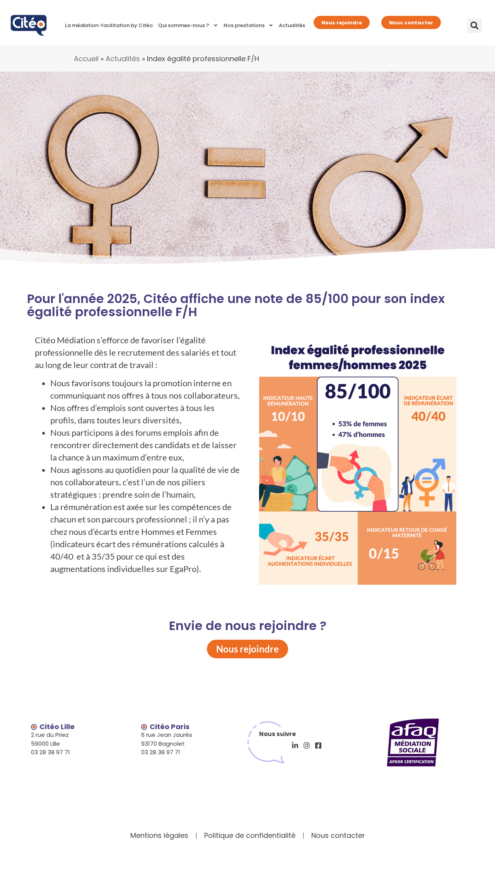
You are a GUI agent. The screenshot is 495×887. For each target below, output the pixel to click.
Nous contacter (411, 22)
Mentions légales (159, 835)
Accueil (86, 58)
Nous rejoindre (341, 22)
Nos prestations (244, 25)
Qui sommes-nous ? (183, 25)
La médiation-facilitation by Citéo (109, 25)
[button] (474, 25)
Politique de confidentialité (249, 835)
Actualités (292, 25)
